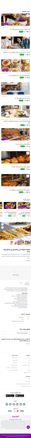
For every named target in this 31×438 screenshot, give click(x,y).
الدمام (29, 363)
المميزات (27, 283)
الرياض (28, 358)
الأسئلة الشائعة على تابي (13, 370)
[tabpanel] (24, 211)
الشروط (20, 283)
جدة (30, 245)
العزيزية (27, 343)
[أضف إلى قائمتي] (2, 224)
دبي (29, 367)
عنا (29, 379)
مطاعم (26, 245)
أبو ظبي (28, 370)
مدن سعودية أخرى (26, 365)
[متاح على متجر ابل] (20, 396)
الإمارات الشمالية (27, 372)
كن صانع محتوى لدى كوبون (12, 367)
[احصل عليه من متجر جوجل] (10, 396)
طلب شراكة (15, 363)
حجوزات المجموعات (13, 365)
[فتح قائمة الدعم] (28, 427)
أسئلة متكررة (15, 360)
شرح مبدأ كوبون (14, 358)
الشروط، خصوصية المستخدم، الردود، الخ (23, 384)
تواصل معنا (28, 381)
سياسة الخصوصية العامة (25, 386)
